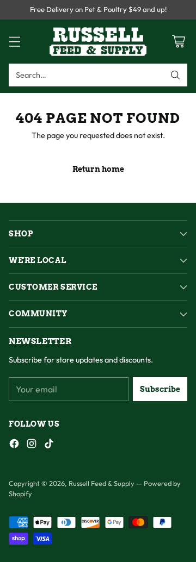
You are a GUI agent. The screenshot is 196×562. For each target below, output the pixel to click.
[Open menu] (14, 41)
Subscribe (160, 389)
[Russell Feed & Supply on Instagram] (31, 445)
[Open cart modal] (178, 41)
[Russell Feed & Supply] (98, 41)
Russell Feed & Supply (101, 483)
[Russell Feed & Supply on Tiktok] (49, 445)
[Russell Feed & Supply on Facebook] (14, 445)
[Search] (175, 75)
